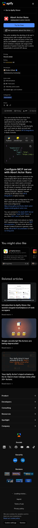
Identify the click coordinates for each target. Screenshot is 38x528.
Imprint (19, 499)
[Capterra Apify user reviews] (28, 474)
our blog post (9, 231)
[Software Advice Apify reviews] (16, 474)
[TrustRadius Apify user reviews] (19, 480)
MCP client (15, 216)
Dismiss (22, 523)
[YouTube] (22, 447)
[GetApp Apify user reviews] (7, 474)
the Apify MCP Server (25, 212)
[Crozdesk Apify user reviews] (28, 480)
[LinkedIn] (4, 447)
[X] (10, 447)
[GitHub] (16, 447)
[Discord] (28, 447)
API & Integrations (28, 130)
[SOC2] (22, 460)
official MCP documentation (18, 228)
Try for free (19, 25)
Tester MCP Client (22, 214)
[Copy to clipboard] (30, 146)
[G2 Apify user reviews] (10, 480)
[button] (19, 395)
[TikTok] (33, 447)
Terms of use (19, 504)
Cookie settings (10, 523)
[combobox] (19, 30)
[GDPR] (15, 460)
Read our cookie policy (11, 518)
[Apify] (8, 3)
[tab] (8, 111)
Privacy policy (19, 508)
